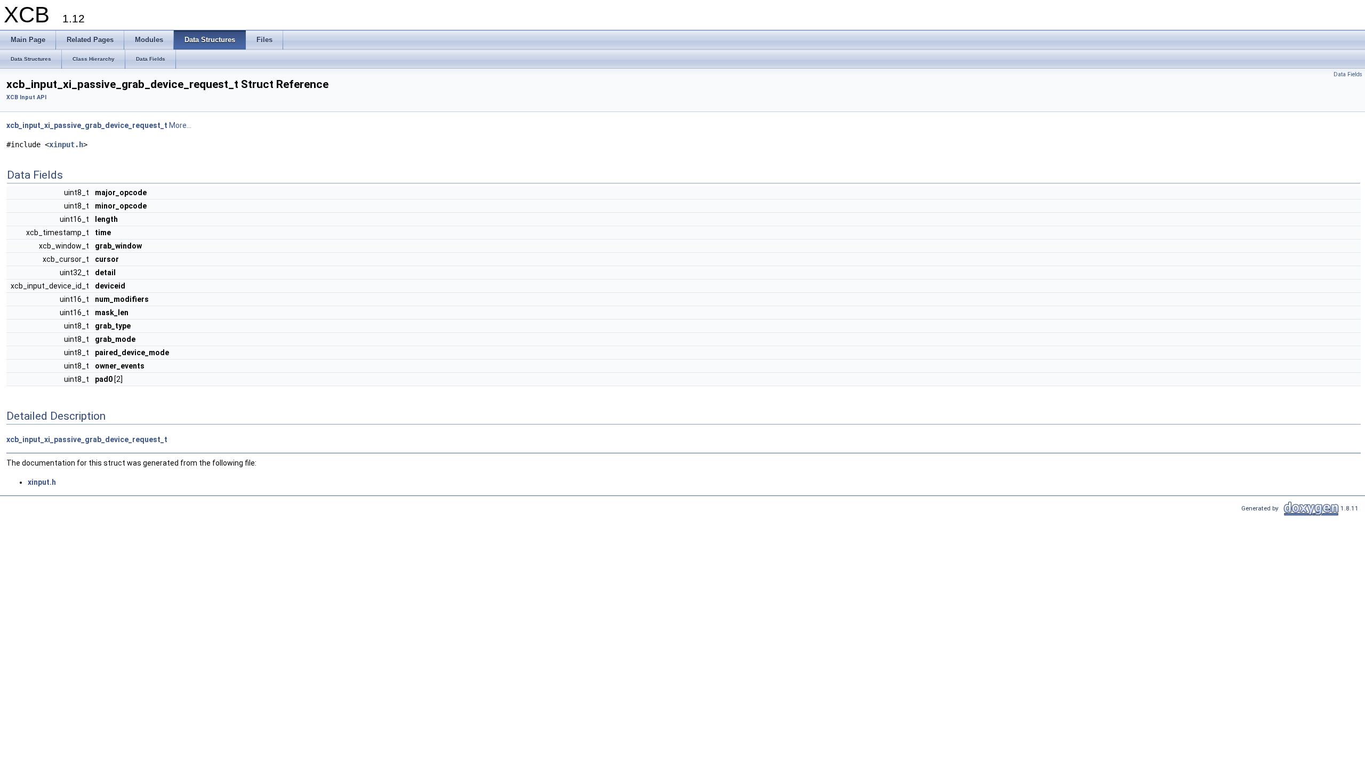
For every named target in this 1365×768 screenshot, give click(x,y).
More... (180, 125)
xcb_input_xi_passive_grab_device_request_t (86, 125)
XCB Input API (26, 97)
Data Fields (1348, 74)
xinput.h (66, 144)
